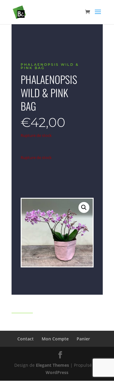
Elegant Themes (52, 365)
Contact (25, 339)
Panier (83, 339)
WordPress (57, 372)
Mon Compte (55, 339)
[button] (83, 207)
